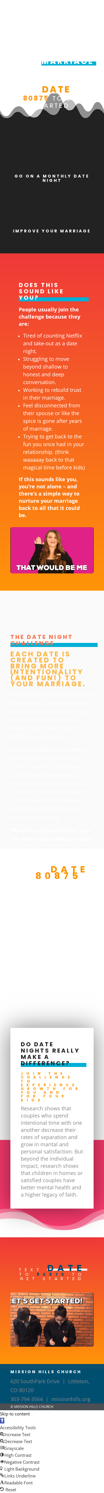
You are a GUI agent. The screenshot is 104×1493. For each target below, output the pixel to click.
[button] (2, 1420)
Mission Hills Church (33, 1406)
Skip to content (15, 1414)
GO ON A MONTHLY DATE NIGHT (52, 178)
